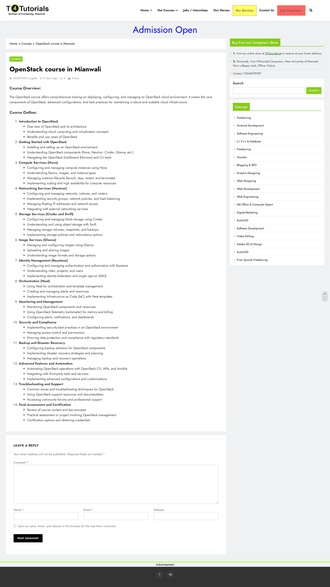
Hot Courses (166, 10)
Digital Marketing (247, 212)
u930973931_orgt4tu (25, 78)
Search (238, 83)
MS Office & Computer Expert (255, 204)
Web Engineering (248, 197)
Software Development (250, 228)
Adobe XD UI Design (249, 244)
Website (159, 510)
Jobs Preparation (291, 10)
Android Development (250, 125)
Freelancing (244, 118)
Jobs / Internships (195, 10)
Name (19, 510)
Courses (16, 59)
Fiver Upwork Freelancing (252, 260)
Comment (21, 462)
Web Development (248, 189)
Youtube (242, 157)
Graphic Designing (248, 173)
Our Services (244, 10)
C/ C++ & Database (249, 141)
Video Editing (245, 236)
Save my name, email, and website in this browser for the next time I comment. (67, 526)
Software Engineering (250, 133)
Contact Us (266, 10)
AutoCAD (242, 220)
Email (88, 510)
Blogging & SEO (247, 165)
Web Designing (246, 181)
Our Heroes (222, 10)
